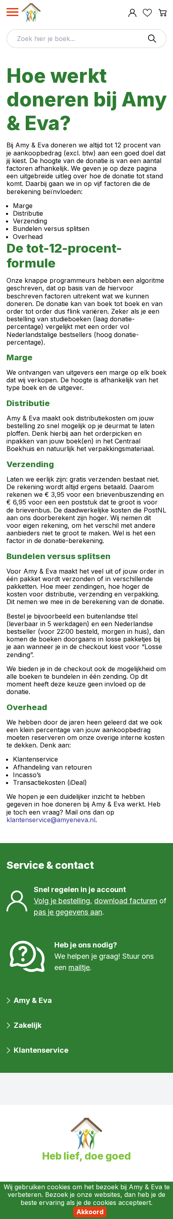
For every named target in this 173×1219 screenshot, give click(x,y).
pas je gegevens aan (68, 912)
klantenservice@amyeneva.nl (50, 820)
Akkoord (89, 1212)
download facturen (125, 900)
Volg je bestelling (62, 900)
